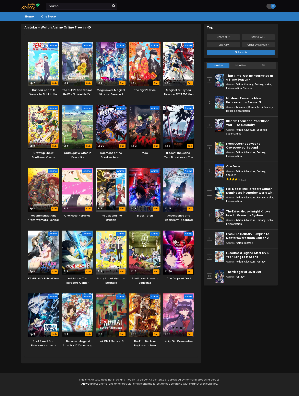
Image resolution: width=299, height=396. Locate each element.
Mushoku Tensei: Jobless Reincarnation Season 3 (244, 100)
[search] (114, 6)
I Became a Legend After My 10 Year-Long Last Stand (248, 255)
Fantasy (259, 84)
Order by (257, 44)
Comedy (248, 84)
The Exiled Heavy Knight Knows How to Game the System (248, 213)
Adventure (241, 107)
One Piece (233, 166)
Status (257, 37)
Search (242, 52)
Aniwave (87, 384)
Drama (252, 107)
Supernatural (233, 133)
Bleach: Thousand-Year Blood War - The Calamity (248, 123)
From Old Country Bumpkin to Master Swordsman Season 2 (247, 236)
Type (222, 44)
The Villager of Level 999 (243, 272)
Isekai (268, 84)
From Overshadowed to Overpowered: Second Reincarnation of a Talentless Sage (247, 150)
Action (239, 84)
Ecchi (260, 107)
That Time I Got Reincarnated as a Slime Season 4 (250, 78)
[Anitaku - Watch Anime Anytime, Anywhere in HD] (30, 9)
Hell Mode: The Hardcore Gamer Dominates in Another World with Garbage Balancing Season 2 (250, 193)
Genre (222, 37)
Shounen (248, 88)
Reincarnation (234, 88)
